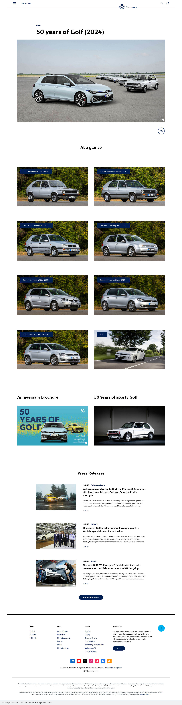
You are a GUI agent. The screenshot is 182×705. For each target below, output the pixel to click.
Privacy (87, 635)
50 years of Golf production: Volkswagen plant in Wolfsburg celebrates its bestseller (111, 529)
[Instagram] (91, 661)
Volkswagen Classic (98, 485)
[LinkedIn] (72, 661)
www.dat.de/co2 (145, 694)
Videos (59, 645)
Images (60, 641)
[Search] (162, 3)
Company (94, 524)
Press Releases (62, 631)
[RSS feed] (109, 661)
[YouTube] (79, 661)
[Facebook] (103, 661)
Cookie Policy (90, 641)
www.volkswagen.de (114, 668)
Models (38, 25)
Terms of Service (91, 638)
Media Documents (63, 638)
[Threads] (85, 661)
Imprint (87, 631)
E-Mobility (33, 638)
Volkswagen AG (90, 648)
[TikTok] (97, 661)
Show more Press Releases (91, 597)
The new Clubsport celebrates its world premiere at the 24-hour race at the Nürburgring (111, 566)
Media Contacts (63, 648)
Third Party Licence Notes (94, 645)
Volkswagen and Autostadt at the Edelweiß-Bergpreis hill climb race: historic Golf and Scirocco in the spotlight (114, 492)
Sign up (118, 648)
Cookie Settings (90, 651)
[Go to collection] (167, 3)
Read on (86, 511)
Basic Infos (61, 635)
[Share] (161, 131)
